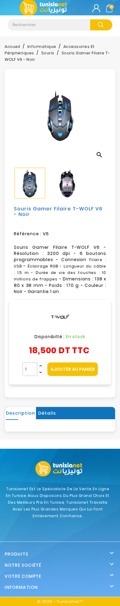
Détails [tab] (47, 413)
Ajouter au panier (72, 369)
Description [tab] (20, 413)
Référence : (28, 234)
